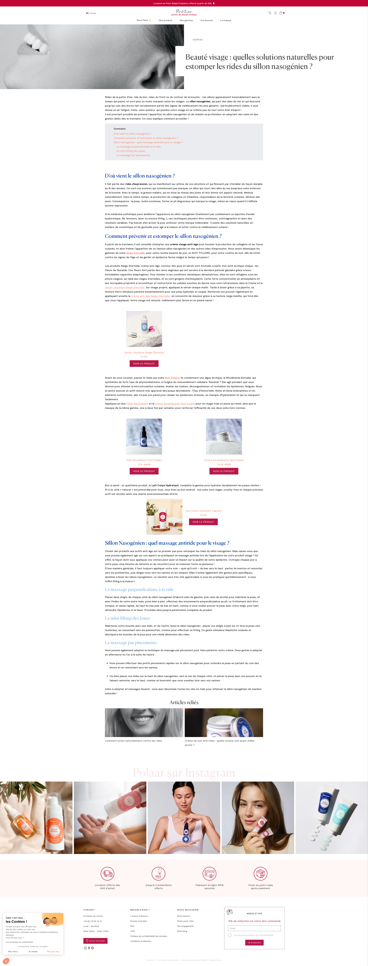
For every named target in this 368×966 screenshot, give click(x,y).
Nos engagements (185, 926)
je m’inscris (254, 943)
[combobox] (91, 13)
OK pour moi (53, 951)
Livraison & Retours (139, 916)
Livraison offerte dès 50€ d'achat (107, 886)
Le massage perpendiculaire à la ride (138, 146)
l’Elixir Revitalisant (137, 403)
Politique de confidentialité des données (148, 936)
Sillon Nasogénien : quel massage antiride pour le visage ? (148, 142)
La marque (225, 20)
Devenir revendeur (138, 921)
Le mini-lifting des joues (130, 150)
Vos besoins (206, 20)
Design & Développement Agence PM (201, 960)
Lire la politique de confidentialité (19, 942)
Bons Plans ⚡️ (144, 20)
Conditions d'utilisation (140, 941)
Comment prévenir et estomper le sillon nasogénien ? (146, 137)
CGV (132, 931)
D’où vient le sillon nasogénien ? (133, 133)
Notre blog (182, 931)
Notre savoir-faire (185, 921)
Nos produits (165, 20)
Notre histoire (183, 916)
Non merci (13, 951)
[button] (6, 961)
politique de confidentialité (259, 935)
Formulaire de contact (93, 916)
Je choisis (33, 951)
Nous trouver (97, 941)
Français (93, 13)
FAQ (132, 926)
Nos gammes (186, 20)
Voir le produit (144, 363)
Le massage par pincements (133, 155)
